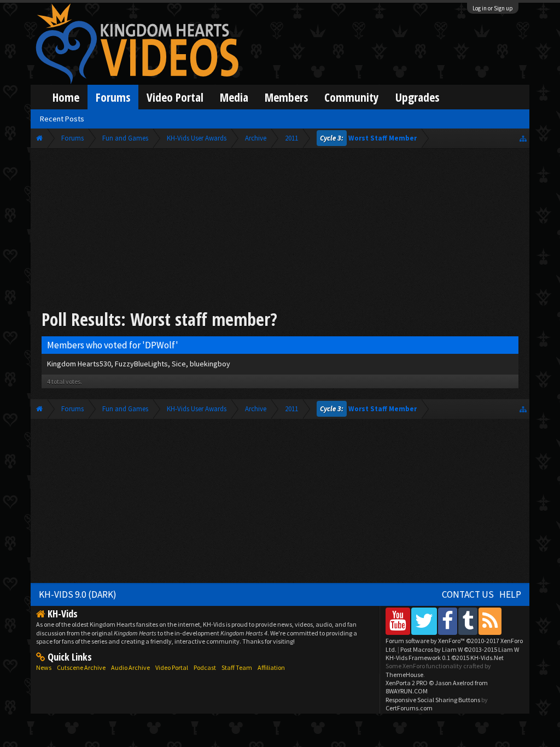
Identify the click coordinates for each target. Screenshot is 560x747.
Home (65, 97)
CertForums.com (409, 708)
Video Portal (175, 97)
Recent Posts (62, 119)
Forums (113, 97)
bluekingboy (210, 364)
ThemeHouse (404, 674)
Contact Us (468, 594)
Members (286, 97)
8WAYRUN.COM (407, 691)
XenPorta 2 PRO (407, 683)
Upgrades (417, 97)
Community (351, 97)
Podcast (205, 667)
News (43, 667)
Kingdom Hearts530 (79, 364)
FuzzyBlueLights (141, 364)
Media (234, 97)
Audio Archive (130, 667)
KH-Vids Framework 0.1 (445, 657)
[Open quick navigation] (523, 138)
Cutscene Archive (81, 667)
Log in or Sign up (492, 8)
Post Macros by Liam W (459, 649)
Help (510, 594)
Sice (179, 364)
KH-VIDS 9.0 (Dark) (77, 594)
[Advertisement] (280, 230)
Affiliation (271, 667)
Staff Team (236, 667)
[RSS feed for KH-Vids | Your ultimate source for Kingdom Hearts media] (490, 621)
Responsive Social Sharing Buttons (433, 700)
